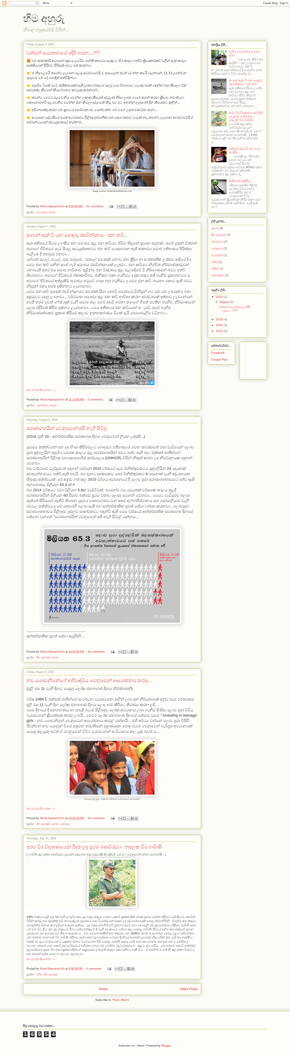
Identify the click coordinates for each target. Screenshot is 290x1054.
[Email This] (119, 207)
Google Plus (219, 359)
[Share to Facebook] (131, 207)
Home (103, 989)
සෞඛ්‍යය (65, 823)
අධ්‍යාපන (42, 212)
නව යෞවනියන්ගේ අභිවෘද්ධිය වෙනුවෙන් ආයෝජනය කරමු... (89, 680)
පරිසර (215, 268)
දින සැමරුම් (43, 657)
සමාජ (52, 212)
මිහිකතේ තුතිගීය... (241, 181)
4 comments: (95, 399)
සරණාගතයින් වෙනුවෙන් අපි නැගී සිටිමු (67, 428)
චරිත (39, 974)
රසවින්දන (42, 405)
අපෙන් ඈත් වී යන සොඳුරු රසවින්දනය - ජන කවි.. (77, 235)
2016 (220, 319)
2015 (220, 325)
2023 (220, 296)
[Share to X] (127, 207)
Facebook (218, 352)
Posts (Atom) (121, 999)
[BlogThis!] (123, 207)
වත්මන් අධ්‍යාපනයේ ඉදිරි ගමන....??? (63, 53)
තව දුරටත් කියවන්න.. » (41, 390)
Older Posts (189, 989)
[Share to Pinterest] (135, 207)
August (225, 302)
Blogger (166, 1045)
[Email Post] (111, 206)
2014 (220, 331)
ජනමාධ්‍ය (217, 241)
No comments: (95, 206)
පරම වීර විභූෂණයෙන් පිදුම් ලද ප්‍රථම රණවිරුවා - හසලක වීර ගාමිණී (94, 847)
